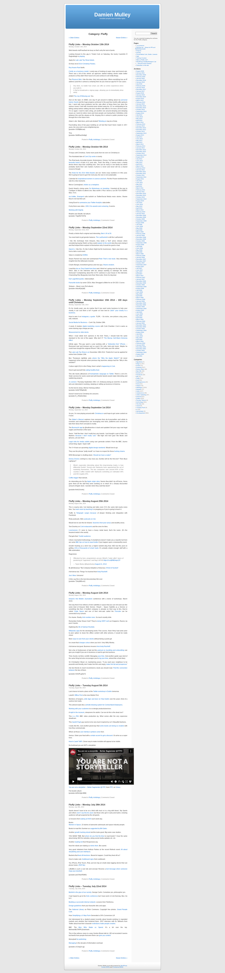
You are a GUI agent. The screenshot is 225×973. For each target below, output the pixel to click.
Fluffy (90, 139)
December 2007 (141, 259)
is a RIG (76, 716)
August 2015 (140, 98)
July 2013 (139, 137)
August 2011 (140, 179)
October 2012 (140, 153)
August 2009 (140, 222)
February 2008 (140, 255)
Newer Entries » (121, 38)
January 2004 (140, 345)
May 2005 (139, 316)
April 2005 (139, 317)
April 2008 (139, 252)
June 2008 (139, 248)
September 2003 (141, 352)
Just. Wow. (72, 575)
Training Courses (141, 58)
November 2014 (141, 107)
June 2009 (139, 226)
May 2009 (139, 228)
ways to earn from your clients (83, 639)
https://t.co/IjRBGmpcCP (112, 560)
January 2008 (140, 257)
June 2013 (139, 138)
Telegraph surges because (86, 513)
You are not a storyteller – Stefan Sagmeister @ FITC (87, 787)
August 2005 (140, 310)
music (138, 391)
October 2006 (140, 285)
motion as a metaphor (91, 185)
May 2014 (139, 118)
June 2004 (139, 336)
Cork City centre (90, 156)
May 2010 (139, 206)
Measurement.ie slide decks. (79, 332)
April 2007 (139, 274)
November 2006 (141, 283)
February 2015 (140, 102)
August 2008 (140, 244)
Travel (138, 405)
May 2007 (139, 272)
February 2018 (140, 85)
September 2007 (141, 264)
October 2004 (140, 328)
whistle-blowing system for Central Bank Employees (104, 705)
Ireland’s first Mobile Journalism (80, 599)
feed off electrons (84, 855)
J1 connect (72, 382)
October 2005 (140, 306)
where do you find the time (94, 836)
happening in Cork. (108, 366)
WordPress (124, 965)
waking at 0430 (85, 819)
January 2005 (140, 323)
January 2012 (140, 169)
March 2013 (139, 144)
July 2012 (139, 159)
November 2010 (141, 195)
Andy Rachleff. (102, 572)
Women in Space (75, 825)
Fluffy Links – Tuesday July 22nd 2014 (87, 886)
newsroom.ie (140, 393)
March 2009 (139, 232)
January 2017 (140, 91)
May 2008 (139, 250)
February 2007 (140, 277)
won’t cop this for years (85, 813)
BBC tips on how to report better (87, 542)
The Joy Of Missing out (82, 96)
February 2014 (140, 124)
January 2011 (140, 191)
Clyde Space (79, 611)
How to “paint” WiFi (75, 741)
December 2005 (141, 303)
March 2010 (139, 210)
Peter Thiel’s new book (107, 259)
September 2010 (141, 199)
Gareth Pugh (76, 722)
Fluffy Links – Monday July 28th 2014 (87, 805)
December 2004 (141, 325)
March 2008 (139, 253)
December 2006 (141, 281)
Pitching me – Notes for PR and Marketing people (145, 48)
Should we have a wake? (102, 455)
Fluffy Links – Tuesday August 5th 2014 (88, 685)
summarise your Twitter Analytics (90, 202)
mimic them (94, 846)
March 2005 (139, 319)
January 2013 (140, 148)
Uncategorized (140, 413)
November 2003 (141, 348)
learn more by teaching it (84, 509)
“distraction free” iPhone (116, 344)
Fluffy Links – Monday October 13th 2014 (89, 44)
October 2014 (140, 109)
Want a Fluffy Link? (142, 60)
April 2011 (139, 186)
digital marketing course (91, 326)
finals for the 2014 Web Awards (83, 173)
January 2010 (140, 213)
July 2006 (139, 290)
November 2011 (141, 173)
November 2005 (141, 305)
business (139, 367)
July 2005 (139, 312)
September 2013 (141, 133)
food (137, 380)
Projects (138, 50)
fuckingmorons (140, 382)
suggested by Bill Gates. (98, 828)
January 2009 (140, 235)
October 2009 (140, 219)
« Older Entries (74, 38)
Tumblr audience (85, 536)
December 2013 (141, 127)
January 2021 (140, 73)
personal (139, 396)
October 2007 (140, 263)
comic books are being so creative (112, 726)
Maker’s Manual (78, 419)
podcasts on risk (90, 519)
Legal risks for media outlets (79, 442)
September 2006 (141, 286)
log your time (103, 658)
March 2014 (139, 122)
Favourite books (74, 283)
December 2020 (141, 75)
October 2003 (140, 350)
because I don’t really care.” (86, 436)
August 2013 (140, 135)
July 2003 (139, 356)
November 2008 (141, 239)
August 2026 (140, 71)
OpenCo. (72, 249)
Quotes (138, 52)
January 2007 (140, 279)
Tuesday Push (140, 407)
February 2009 (140, 233)
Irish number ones (88, 617)
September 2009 (141, 221)
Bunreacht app (77, 427)
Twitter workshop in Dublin (102, 691)
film (137, 376)
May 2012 (139, 162)
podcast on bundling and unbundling (111, 650)
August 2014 (140, 113)
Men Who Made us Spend (91, 927)
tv (136, 409)
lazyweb (138, 389)
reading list (79, 842)
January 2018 (140, 87)
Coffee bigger (73, 478)
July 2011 (139, 180)
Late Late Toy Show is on (81, 352)
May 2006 (139, 294)
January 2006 (140, 301)
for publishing (81, 939)
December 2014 (141, 106)
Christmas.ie (99, 413)
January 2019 (140, 82)
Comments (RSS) (118, 967)
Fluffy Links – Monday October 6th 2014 (88, 147)
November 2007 (141, 261)
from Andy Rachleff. (103, 646)
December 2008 (141, 237)
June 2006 (139, 292)
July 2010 (139, 202)
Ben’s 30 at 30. (106, 233)
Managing (72, 943)
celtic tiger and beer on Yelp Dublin (96, 699)
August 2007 (140, 266)
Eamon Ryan (140, 369)
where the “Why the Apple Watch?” (106, 358)
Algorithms (139, 362)
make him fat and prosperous (116, 664)
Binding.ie (102, 121)
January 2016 (140, 95)
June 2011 (139, 182)
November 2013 (141, 129)
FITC (111, 787)
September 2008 (141, 243)
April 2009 (139, 230)
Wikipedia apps (74, 631)
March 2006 (139, 297)
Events (138, 373)
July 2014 (139, 115)
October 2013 (140, 131)
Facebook (139, 374)
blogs (138, 363)
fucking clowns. (119, 451)
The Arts (138, 404)
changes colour (84, 643)
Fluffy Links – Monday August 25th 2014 (88, 501)
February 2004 (140, 343)
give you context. (105, 935)
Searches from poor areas (102, 523)
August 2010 (140, 201)
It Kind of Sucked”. (112, 568)
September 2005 (141, 308)
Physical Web (77, 79)
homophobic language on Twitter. (102, 374)
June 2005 (139, 314)
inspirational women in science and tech (92, 179)
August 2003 (140, 354)
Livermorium (73, 530)
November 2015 (141, 96)
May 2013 (139, 140)
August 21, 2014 (101, 564)
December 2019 (141, 80)
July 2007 (139, 268)
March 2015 (139, 100)
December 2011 (141, 171)
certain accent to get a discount (102, 735)
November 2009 (141, 217)
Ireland (138, 385)
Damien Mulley (112, 14)
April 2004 (139, 339)
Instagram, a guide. (88, 316)
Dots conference (92, 896)
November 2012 (141, 151)
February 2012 (140, 168)
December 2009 (141, 215)
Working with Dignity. (76, 210)
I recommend (140, 45)
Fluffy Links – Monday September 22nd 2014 (91, 227)
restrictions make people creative (103, 923)
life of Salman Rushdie (86, 627)
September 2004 (141, 330)
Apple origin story (93, 481)
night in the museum (77, 712)
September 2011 (141, 177)
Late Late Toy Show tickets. (85, 60)
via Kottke (72, 196)
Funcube (118, 611)
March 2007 (139, 275)
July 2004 (139, 334)
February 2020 (140, 76)
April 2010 (139, 208)
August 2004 (140, 332)
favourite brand (74, 162)
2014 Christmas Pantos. (87, 64)
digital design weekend (97, 448)
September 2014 (141, 111)
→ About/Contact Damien (144, 63)
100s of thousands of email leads (86, 548)
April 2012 (139, 164)
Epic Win (139, 371)
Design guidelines (75, 906)
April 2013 (139, 142)
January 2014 (140, 126)
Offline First (78, 695)
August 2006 (140, 288)
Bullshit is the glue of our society (80, 892)
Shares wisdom (108, 265)
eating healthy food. (93, 370)
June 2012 (139, 160)
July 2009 (139, 224)
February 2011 (140, 190)
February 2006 (140, 299)
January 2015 (140, 104)
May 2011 (139, 184)
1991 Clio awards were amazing (96, 206)
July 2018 (139, 84)
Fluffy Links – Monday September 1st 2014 (90, 407)
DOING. (85, 255)
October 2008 (140, 241)
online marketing (141, 394)
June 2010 (139, 204)
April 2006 (139, 295)
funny (138, 384)
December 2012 (141, 149)
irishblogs (96, 139)
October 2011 (140, 175)
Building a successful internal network (82, 902)
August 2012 (140, 157)
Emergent (80, 196)
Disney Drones (74, 459)
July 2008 (139, 246)
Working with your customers (79, 709)
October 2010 (140, 197)
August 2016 (140, 93)
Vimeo (118, 787)
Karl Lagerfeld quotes (76, 279)
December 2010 (141, 193)
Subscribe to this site (142, 65)
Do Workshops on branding (99, 188)
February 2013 (140, 146)
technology (139, 402)
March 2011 (139, 188)
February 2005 (140, 321)
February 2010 (140, 211)
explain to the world (104, 243)
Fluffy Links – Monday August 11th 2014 (88, 593)
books (138, 365)
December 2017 (141, 89)
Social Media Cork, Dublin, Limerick (146, 54)
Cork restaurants (86, 526)
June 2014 (139, 117)
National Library (78, 909)
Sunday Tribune (141, 400)
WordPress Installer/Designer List (146, 61)
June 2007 (139, 270)
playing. (82, 56)
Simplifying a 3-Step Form (81, 915)
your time (101, 656)
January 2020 (140, 78)
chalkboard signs (88, 859)
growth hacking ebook (82, 832)
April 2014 (139, 120)
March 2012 (139, 166)
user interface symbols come (90, 732)
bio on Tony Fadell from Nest (86, 268)
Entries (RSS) (106, 967)
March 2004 (139, 341)
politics (138, 398)
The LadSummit (101, 237)
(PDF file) (82, 865)
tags (137, 56)
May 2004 (139, 337)
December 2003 (141, 347)
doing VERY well (103, 621)
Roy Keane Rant (74, 67)
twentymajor (139, 411)
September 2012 (141, 155)
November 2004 (141, 327)
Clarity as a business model (79, 71)
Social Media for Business (78, 322)
